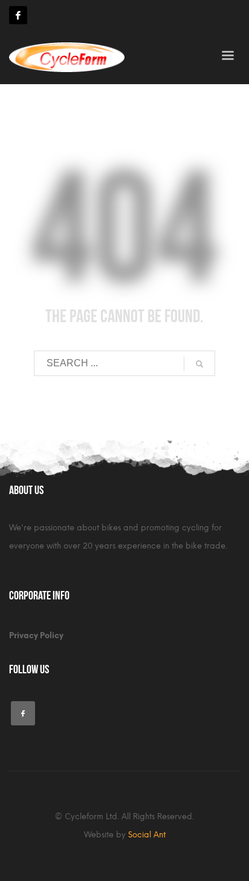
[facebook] (18, 15)
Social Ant (147, 834)
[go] (199, 364)
